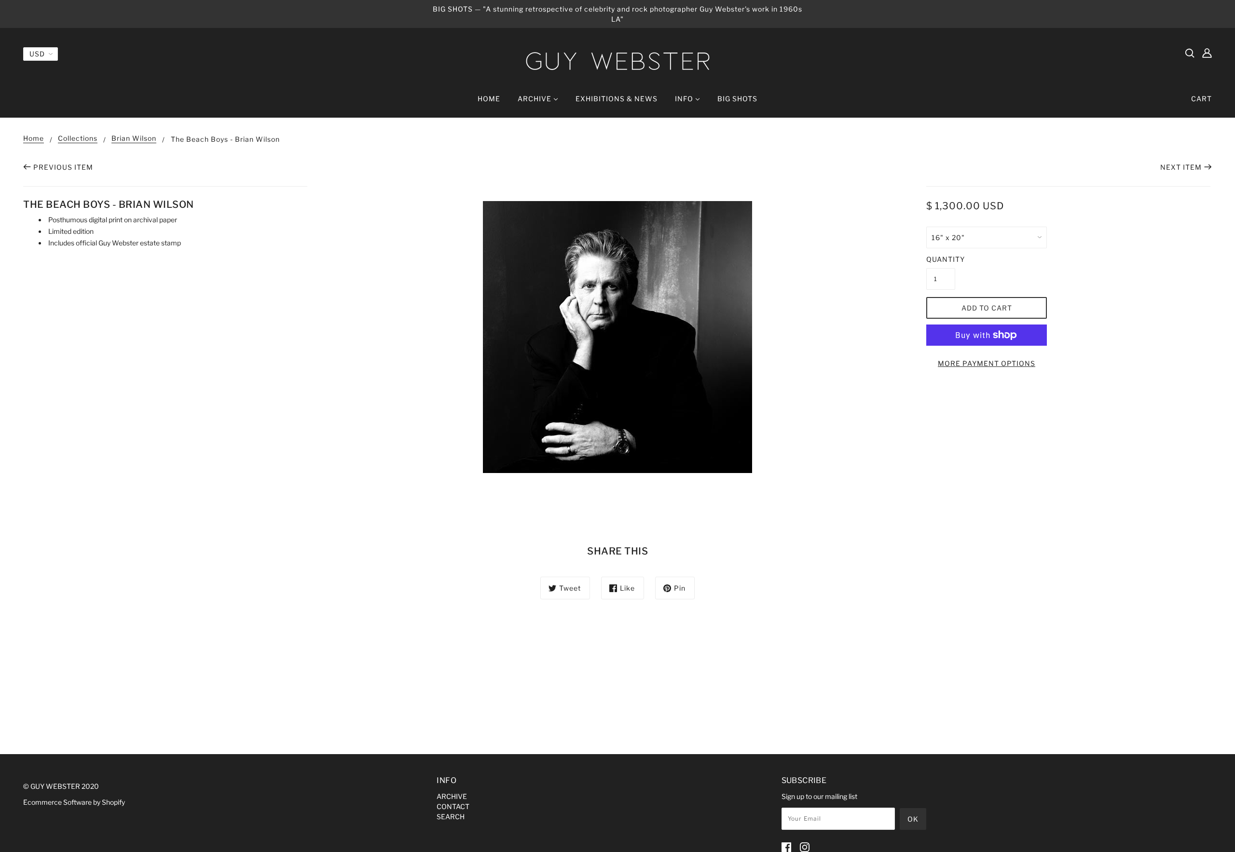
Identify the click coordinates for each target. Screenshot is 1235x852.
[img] (1189, 52)
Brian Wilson (133, 138)
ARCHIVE (452, 796)
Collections (77, 138)
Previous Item (63, 167)
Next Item (1181, 167)
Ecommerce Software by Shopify (74, 802)
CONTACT (453, 806)
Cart (1201, 99)
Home (33, 138)
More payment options (986, 363)
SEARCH (451, 816)
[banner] (617, 61)
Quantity (940, 259)
